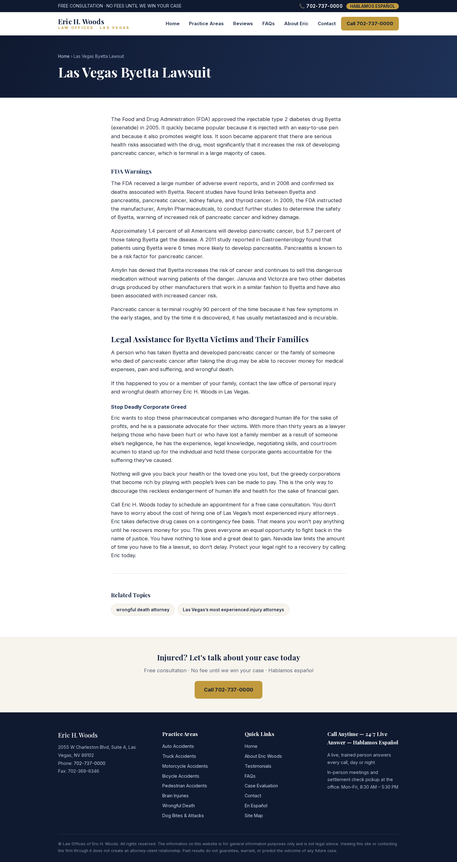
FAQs (268, 23)
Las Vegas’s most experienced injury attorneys (233, 609)
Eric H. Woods (78, 735)
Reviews (243, 23)
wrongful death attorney (142, 609)
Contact (327, 23)
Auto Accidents (178, 746)
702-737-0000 (89, 763)
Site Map (254, 815)
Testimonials (258, 766)
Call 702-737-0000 (370, 23)
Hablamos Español (372, 6)
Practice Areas (206, 23)
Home (173, 23)
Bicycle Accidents (180, 776)
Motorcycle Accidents (185, 766)
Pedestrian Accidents (184, 785)
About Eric (296, 23)
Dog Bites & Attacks (183, 815)
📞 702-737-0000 (321, 6)
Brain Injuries (175, 795)
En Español (256, 805)
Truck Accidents (179, 756)
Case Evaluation (261, 785)
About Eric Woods (263, 756)
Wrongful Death (178, 805)
